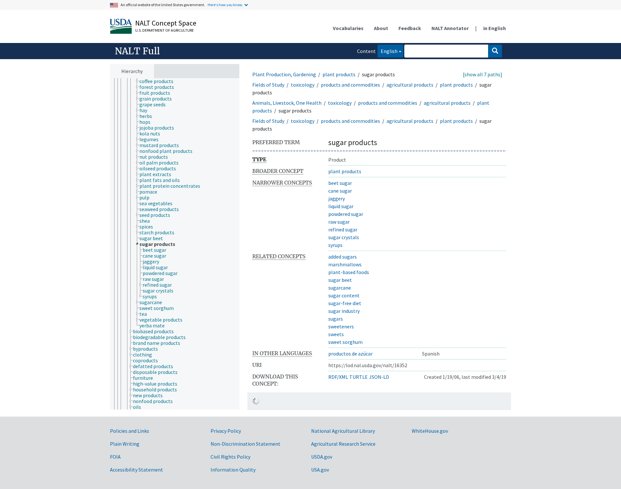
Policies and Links (129, 431)
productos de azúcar (350, 353)
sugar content (344, 295)
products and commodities (350, 84)
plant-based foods (348, 272)
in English (494, 28)
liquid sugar (341, 206)
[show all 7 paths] (482, 74)
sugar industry (344, 311)
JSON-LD (379, 377)
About (381, 28)
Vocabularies (348, 28)
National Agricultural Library (343, 431)
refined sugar (342, 229)
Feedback (409, 28)
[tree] (174, 244)
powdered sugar (345, 214)
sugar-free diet (344, 303)
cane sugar (340, 190)
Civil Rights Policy (230, 456)
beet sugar (340, 183)
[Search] (495, 51)
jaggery (336, 198)
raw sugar (339, 221)
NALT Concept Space (165, 22)
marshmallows (345, 264)
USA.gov (320, 469)
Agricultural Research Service (343, 444)
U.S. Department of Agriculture (164, 30)
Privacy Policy (226, 431)
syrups (335, 245)
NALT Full (137, 51)
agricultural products (410, 84)
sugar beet (340, 280)
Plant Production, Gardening (284, 74)
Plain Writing (124, 444)
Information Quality (233, 469)
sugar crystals (343, 237)
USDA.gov (321, 456)
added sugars (342, 256)
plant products (338, 74)
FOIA (115, 456)
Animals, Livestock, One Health (286, 103)
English (387, 51)
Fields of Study (268, 84)
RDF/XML (338, 377)
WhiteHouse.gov (430, 431)
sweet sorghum (345, 342)
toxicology (302, 84)
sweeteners (341, 326)
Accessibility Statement (136, 469)
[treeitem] (159, 81)
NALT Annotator (450, 28)
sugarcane (339, 287)
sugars (335, 318)
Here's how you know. (225, 4)
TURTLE (358, 377)
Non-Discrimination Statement (245, 444)
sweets (336, 334)
